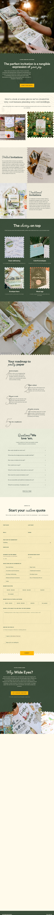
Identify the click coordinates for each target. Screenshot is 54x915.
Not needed (11, 594)
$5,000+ (42, 590)
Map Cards (32, 567)
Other (7, 581)
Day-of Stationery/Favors (36, 577)
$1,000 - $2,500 (11, 590)
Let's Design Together (19, 693)
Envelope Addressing (11, 574)
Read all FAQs (27, 491)
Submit (27, 653)
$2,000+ (33, 603)
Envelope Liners (33, 574)
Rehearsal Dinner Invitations (13, 577)
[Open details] (45, 450)
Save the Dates (9, 567)
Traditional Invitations (35, 570)
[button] (2, 2)
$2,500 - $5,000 (27, 590)
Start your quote (27, 85)
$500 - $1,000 (8, 603)
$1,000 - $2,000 (21, 603)
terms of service (16, 636)
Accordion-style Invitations (12, 570)
